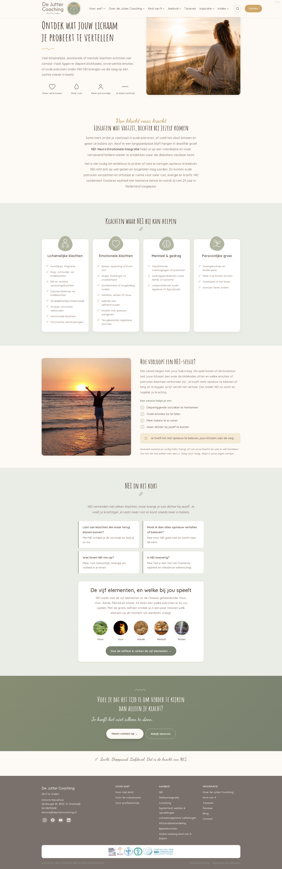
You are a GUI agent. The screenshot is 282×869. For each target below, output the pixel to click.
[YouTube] (61, 820)
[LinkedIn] (69, 820)
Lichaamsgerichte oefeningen (177, 817)
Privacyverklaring (199, 863)
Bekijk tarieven (161, 734)
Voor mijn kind (124, 792)
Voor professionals (127, 802)
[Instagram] (45, 820)
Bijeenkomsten (168, 828)
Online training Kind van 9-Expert (175, 836)
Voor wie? (96, 8)
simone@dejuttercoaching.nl (59, 812)
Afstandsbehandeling (172, 823)
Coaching (165, 802)
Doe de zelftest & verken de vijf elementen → (141, 651)
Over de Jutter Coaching (125, 8)
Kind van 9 (155, 8)
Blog (206, 813)
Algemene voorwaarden (226, 863)
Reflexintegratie (169, 797)
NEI (161, 792)
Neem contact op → (124, 733)
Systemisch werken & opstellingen (172, 810)
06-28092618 (49, 808)
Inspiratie (206, 8)
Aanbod (173, 8)
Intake (222, 8)
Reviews (208, 808)
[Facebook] (53, 820)
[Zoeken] (237, 8)
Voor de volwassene (128, 797)
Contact (253, 8)
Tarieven (190, 8)
